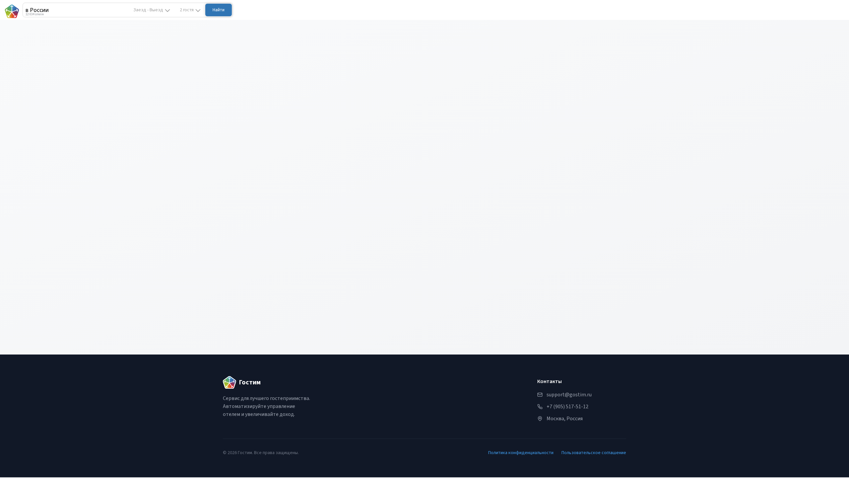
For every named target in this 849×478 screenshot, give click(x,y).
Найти (219, 10)
